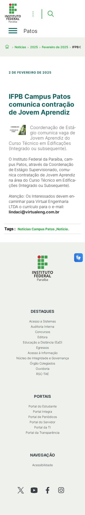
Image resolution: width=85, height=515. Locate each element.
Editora (42, 337)
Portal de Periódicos (42, 417)
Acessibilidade (42, 465)
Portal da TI (42, 427)
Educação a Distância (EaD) (42, 342)
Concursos (42, 332)
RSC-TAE (42, 374)
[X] (20, 490)
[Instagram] (61, 490)
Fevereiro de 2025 (55, 47)
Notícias (20, 47)
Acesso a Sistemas (42, 321)
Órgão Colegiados (42, 363)
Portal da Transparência (43, 432)
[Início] (13, 21)
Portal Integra (42, 411)
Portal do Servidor (42, 422)
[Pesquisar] (50, 14)
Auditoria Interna (42, 326)
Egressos (42, 347)
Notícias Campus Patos (36, 229)
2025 (34, 47)
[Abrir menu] (13, 31)
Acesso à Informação (43, 353)
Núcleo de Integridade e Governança (42, 358)
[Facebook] (47, 490)
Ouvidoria (42, 368)
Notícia (62, 229)
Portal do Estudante (43, 406)
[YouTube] (34, 490)
